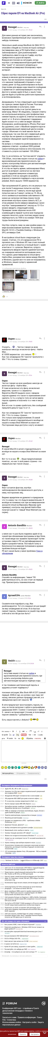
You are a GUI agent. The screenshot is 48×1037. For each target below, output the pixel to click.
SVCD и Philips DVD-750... (12, 938)
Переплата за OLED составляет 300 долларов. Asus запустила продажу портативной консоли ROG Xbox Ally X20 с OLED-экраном (26, 909)
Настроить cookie (29, 1022)
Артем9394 (14, 595)
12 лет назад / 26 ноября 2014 (20, 480)
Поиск (39, 1017)
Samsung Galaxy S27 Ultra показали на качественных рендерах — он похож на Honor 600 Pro (23, 887)
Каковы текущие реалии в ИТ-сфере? (18, 833)
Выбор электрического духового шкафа (19, 827)
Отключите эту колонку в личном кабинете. (17, 956)
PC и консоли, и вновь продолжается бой (19, 801)
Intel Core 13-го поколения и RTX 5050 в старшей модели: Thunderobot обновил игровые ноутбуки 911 (24, 868)
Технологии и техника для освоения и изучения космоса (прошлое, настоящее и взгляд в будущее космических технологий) (25, 847)
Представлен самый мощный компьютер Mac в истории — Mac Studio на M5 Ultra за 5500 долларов (25, 873)
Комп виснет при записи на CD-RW (16, 941)
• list (29, 735)
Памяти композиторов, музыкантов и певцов (20, 815)
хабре (40, 158)
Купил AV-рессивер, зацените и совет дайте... (20, 946)
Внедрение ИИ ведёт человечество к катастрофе (22, 796)
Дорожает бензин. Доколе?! (14, 825)
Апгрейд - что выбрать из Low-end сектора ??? (20, 952)
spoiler (5, 735)
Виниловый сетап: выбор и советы (17, 830)
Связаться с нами (9, 1017)
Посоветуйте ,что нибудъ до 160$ (15, 949)
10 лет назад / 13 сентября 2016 (21, 663)
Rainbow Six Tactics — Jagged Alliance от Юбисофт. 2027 (24, 860)
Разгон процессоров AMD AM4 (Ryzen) (18, 804)
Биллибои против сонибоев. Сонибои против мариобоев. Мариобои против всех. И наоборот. (25, 807)
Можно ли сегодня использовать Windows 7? (20, 835)
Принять (23, 1034)
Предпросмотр (33, 773)
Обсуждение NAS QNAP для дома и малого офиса (22, 798)
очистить (38, 738)
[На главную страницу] (4, 3)
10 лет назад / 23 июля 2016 (19, 598)
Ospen (11, 339)
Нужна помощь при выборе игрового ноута (20, 842)
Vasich (11, 660)
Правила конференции (27, 1017)
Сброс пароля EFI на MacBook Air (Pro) (23, 13)
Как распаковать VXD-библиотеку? (16, 936)
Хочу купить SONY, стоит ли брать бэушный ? (20, 924)
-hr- (15, 738)
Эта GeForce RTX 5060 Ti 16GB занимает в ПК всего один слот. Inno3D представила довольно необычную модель (26, 904)
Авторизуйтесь (8, 773)
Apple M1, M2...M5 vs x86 (13, 789)
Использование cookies (11, 1022)
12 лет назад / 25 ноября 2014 (20, 30)
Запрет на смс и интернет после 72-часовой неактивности (25, 838)
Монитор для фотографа (13, 818)
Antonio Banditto (17, 525)
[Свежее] (14, 3)
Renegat (12, 27)
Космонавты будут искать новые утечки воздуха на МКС (24, 883)
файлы (30, 738)
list (34, 735)
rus (19, 738)
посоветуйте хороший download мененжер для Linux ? (23, 931)
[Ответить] (40, 27)
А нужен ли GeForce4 (11, 944)
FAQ (4, 1019)
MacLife (3, 9)
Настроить (35, 1034)
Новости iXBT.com (8, 864)
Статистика (11, 1019)
